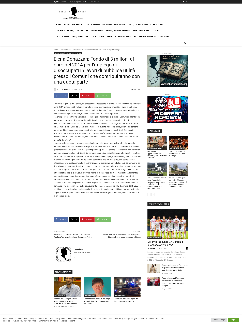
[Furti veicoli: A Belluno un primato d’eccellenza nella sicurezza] (127, 287)
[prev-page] (55, 311)
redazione (67, 89)
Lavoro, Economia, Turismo (73, 53)
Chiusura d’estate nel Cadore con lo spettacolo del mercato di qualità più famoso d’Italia (175, 267)
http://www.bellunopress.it (82, 252)
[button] (185, 43)
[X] (186, 1)
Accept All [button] (233, 320)
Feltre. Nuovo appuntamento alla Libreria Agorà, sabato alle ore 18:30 (157, 155)
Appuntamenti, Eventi (155, 148)
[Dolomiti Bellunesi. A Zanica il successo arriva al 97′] (167, 224)
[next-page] (59, 311)
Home (56, 50)
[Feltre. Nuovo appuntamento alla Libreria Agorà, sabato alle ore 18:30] (157, 143)
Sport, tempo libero (154, 237)
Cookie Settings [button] (219, 320)
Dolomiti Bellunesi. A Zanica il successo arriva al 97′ (165, 243)
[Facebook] (183, 1)
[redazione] (55, 89)
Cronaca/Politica (65, 50)
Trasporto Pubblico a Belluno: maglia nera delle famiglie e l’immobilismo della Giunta (97, 301)
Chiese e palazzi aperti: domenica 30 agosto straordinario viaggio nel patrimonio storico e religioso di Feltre (178, 182)
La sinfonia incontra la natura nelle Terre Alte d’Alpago (177, 154)
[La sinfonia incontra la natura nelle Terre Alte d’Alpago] (178, 143)
